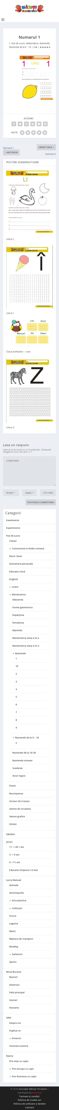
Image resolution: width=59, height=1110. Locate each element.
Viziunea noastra (18, 1045)
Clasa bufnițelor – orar (18, 351)
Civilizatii (17, 908)
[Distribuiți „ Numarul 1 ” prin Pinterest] (26, 124)
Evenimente (12, 520)
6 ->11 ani (14, 862)
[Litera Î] (29, 277)
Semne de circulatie (20, 808)
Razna (9, 1055)
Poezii (12, 785)
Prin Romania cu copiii (24, 1076)
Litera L (10, 239)
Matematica (32, 43)
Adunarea (17, 599)
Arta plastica (19, 900)
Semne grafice (17, 816)
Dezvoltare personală (21, 563)
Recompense (16, 793)
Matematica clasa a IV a (25, 645)
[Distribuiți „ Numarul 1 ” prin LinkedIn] (33, 124)
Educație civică (17, 571)
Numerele (45, 43)
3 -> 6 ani (14, 854)
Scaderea (17, 768)
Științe (13, 824)
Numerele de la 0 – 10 (27, 737)
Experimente (13, 527)
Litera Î (10, 313)
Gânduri (10, 834)
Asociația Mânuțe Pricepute (33, 1088)
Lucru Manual (13, 880)
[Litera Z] (29, 390)
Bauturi (13, 976)
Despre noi (15, 1022)
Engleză (13, 579)
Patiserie (14, 1007)
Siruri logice (18, 775)
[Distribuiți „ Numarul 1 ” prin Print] (45, 124)
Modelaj (13, 946)
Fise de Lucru (18, 43)
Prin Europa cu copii (23, 1068)
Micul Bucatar (13, 971)
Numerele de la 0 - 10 (20, 47)
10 (17, 666)
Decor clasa (15, 556)
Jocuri (9, 841)
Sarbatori (17, 954)
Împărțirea (18, 615)
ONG (8, 1017)
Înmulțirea (18, 622)
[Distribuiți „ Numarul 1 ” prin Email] (39, 124)
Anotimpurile (16, 892)
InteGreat (37, 1092)
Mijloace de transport (21, 938)
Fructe (12, 915)
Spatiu (13, 961)
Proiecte (16, 1038)
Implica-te (15, 1030)
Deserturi (14, 984)
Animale (13, 885)
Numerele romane (22, 760)
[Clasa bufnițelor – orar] (29, 333)
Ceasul (13, 540)
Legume (13, 923)
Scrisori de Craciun (19, 801)
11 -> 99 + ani (16, 846)
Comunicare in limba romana (28, 548)
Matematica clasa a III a (25, 637)
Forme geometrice (22, 607)
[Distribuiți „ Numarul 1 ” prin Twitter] (20, 124)
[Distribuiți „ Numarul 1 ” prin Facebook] (14, 124)
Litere (15, 586)
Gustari (13, 1000)
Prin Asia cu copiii (18, 1061)
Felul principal (17, 992)
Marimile (17, 630)
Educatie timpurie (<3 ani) (23, 870)
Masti (12, 931)
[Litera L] (29, 202)
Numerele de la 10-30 (24, 752)
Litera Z (10, 427)
